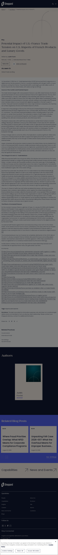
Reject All (20, 551)
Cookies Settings (7, 551)
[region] (29, 547)
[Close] (55, 541)
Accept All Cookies (33, 551)
